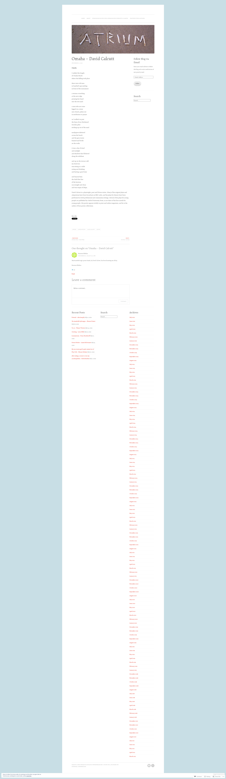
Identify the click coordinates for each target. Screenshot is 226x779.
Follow (137, 83)
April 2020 (132, 611)
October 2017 (133, 729)
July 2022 (132, 505)
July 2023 (132, 458)
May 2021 (132, 560)
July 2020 (132, 599)
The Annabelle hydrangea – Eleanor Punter (83, 321)
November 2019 (134, 631)
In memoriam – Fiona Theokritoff (81, 336)
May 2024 (132, 419)
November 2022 (134, 490)
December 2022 (134, 486)
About (88, 18)
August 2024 (133, 407)
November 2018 (134, 678)
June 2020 (132, 603)
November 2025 (134, 349)
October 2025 (133, 352)
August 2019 (133, 643)
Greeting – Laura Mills (78, 332)
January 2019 (133, 670)
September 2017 (134, 733)
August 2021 (133, 549)
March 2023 (133, 474)
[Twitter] (152, 765)
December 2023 (134, 439)
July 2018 (132, 693)
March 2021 (133, 568)
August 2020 (133, 596)
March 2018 (133, 709)
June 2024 (132, 415)
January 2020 (133, 623)
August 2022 (133, 501)
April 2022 (132, 517)
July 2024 (132, 411)
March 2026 (133, 333)
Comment (123, 301)
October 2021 (133, 541)
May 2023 (132, 466)
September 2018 (134, 686)
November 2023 (134, 443)
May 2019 (132, 654)
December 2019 (134, 627)
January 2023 (133, 482)
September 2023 (134, 450)
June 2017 (132, 744)
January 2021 (133, 576)
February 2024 (133, 431)
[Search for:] (142, 100)
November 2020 (134, 584)
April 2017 (132, 752)
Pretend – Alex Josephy (78, 317)
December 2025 (134, 345)
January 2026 (133, 341)
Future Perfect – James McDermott (81, 342)
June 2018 (132, 697)
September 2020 (134, 592)
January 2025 (133, 388)
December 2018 (134, 674)
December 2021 (134, 533)
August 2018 (133, 690)
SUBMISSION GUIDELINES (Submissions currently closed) (110, 18)
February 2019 (133, 666)
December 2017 (134, 721)
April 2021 (132, 564)
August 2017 (133, 737)
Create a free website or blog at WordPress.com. (87, 764)
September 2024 (134, 403)
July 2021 (132, 552)
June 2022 (132, 509)
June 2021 (132, 556)
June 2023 (132, 462)
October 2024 (133, 400)
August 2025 (133, 360)
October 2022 (133, 494)
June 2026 (132, 321)
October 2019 (133, 635)
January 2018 (133, 717)
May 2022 (132, 513)
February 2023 (133, 478)
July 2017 (132, 741)
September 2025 (134, 356)
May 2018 (132, 701)
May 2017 (132, 748)
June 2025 (132, 368)
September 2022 (134, 498)
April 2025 (132, 376)
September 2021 (134, 545)
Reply (73, 274)
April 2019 (132, 658)
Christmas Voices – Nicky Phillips (78, 238)
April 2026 (132, 329)
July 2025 (132, 364)
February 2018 (133, 713)
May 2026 (132, 325)
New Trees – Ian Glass (125, 238)
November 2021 (134, 537)
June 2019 (132, 650)
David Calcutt (91, 229)
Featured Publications (137, 18)
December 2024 (134, 392)
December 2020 (134, 580)
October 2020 (133, 588)
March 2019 (133, 662)
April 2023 (132, 470)
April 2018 (132, 705)
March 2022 (133, 521)
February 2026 (134, 337)
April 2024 (132, 423)
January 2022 (133, 529)
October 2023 (133, 447)
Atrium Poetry (81, 229)
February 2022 (133, 525)
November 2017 (134, 725)
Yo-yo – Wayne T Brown (78, 328)
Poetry (98, 229)
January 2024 (133, 435)
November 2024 (134, 396)
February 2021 (133, 572)
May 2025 (132, 372)
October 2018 (133, 682)
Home (83, 18)
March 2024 (133, 427)
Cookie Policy (29, 776)
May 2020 (132, 607)
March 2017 (133, 756)
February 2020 (134, 619)
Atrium (74, 229)
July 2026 (132, 317)
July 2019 (132, 647)
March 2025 (133, 380)
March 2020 (133, 615)
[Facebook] (149, 765)
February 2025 (133, 384)
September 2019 (134, 639)
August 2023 (133, 454)
